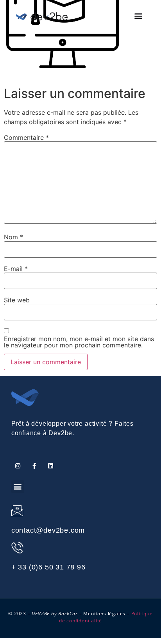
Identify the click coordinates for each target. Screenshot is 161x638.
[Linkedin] (50, 465)
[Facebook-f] (34, 465)
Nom (13, 237)
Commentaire (26, 137)
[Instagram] (17, 465)
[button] (138, 15)
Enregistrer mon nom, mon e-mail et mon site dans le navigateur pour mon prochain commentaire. (79, 342)
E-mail (16, 269)
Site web (17, 300)
